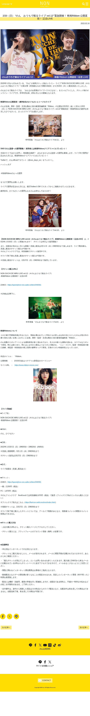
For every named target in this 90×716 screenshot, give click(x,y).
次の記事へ (6, 627)
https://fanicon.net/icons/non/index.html (40, 502)
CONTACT (46, 680)
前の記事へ (84, 627)
